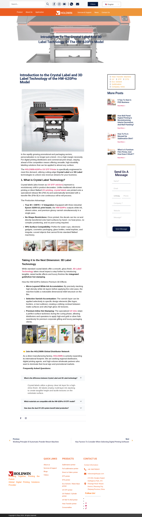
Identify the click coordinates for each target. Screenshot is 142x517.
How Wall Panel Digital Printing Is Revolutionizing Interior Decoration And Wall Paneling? (126, 120)
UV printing (47, 190)
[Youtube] (64, 4)
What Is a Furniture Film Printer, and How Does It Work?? (126, 152)
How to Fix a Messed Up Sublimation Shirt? (125, 136)
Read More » (121, 105)
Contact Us (106, 12)
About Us (29, 12)
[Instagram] (59, 4)
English (110, 4)
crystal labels (60, 190)
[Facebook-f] (54, 4)
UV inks (73, 311)
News (96, 12)
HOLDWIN (58, 356)
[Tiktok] (86, 508)
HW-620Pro (61, 208)
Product (20, 12)
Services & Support (84, 12)
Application (39, 12)
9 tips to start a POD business (124, 101)
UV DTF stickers (55, 185)
